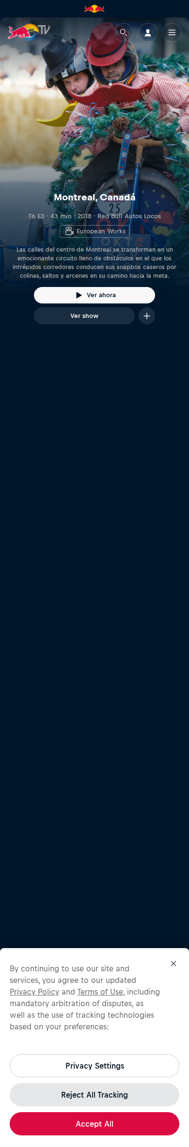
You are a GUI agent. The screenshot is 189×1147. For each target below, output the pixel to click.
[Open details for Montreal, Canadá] (94, 179)
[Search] (123, 32)
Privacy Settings (94, 1065)
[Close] (173, 963)
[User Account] (148, 32)
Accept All (94, 1123)
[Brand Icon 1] (94, 8)
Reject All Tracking (94, 1094)
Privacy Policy (34, 991)
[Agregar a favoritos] (147, 315)
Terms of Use (100, 991)
